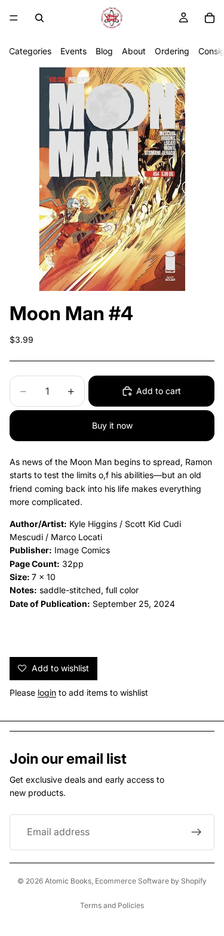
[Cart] (210, 18)
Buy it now (112, 425)
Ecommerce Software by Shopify (151, 880)
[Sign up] (196, 832)
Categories (30, 51)
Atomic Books (68, 880)
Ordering (172, 51)
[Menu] (13, 18)
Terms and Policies (112, 905)
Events (73, 51)
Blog (104, 51)
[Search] (39, 18)
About (134, 51)
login (47, 692)
